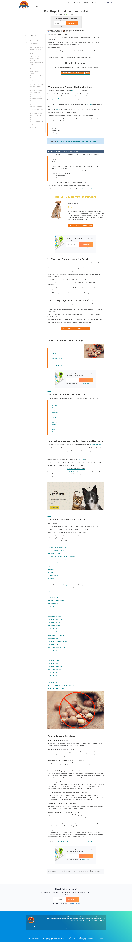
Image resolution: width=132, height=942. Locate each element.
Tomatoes (54, 363)
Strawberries (55, 429)
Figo (78, 471)
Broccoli (54, 410)
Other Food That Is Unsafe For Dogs (37, 52)
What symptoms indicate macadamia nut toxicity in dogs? (36, 86)
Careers (45, 928)
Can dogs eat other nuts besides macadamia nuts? (36, 120)
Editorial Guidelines (58, 928)
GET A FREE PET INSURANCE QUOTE (76, 73)
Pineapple (55, 424)
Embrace (88, 471)
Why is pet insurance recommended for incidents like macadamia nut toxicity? (36, 126)
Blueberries (55, 412)
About (28, 928)
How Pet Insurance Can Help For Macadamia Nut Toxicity (36, 62)
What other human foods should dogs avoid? (36, 110)
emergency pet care (95, 444)
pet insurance (81, 459)
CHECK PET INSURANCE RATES (80, 225)
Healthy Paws (73, 471)
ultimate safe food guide (88, 188)
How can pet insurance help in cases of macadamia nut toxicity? (36, 104)
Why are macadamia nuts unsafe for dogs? (36, 81)
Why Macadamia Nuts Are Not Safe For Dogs (37, 39)
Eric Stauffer (57, 30)
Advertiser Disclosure (32, 31)
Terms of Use (71, 26)
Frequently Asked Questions (34, 72)
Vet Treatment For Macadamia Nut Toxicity (36, 44)
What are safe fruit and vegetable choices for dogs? (36, 115)
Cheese (54, 408)
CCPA (42, 928)
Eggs (53, 415)
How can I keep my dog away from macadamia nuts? (36, 98)
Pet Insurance (76, 2)
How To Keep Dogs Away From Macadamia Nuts (36, 48)
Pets (69, 2)
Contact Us (51, 928)
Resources (94, 2)
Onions (54, 360)
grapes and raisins (57, 99)
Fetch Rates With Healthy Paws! (76, 468)
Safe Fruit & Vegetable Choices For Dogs (36, 57)
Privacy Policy (66, 928)
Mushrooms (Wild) (57, 358)
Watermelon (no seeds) (58, 431)
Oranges (54, 422)
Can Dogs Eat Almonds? (92, 842)
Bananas (54, 405)
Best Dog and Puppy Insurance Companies (38, 6)
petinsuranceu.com (53, 934)
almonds (89, 104)
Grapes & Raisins (57, 365)
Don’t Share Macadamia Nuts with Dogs (36, 67)
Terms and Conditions (75, 928)
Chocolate (55, 353)
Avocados (55, 351)
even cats (57, 109)
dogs (72, 90)
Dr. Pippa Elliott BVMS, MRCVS (77, 30)
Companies (86, 2)
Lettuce (54, 417)
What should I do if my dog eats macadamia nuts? (36, 92)
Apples (54, 403)
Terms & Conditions (86, 934)
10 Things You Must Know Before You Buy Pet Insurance (76, 141)
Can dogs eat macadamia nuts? (36, 76)
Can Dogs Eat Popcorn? (62, 842)
